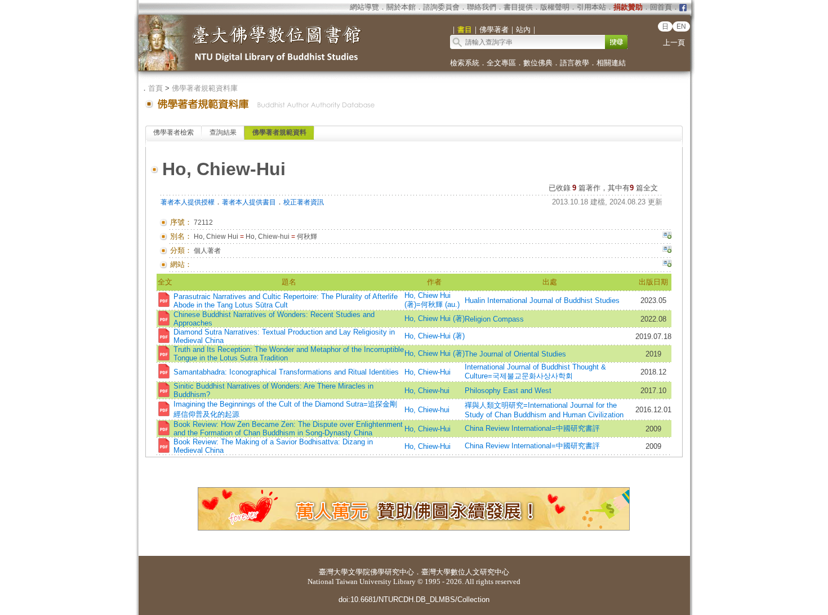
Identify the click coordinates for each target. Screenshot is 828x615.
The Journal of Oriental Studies (515, 354)
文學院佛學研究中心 (381, 572)
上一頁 (674, 42)
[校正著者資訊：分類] (666, 251)
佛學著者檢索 (173, 132)
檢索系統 (464, 63)
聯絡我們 (481, 7)
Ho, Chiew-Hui (427, 372)
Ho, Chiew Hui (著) (434, 318)
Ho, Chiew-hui (426, 390)
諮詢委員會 (441, 7)
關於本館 (401, 7)
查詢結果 (223, 132)
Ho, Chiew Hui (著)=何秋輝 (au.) (432, 300)
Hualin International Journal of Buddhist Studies (542, 300)
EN (681, 26)
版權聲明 (554, 7)
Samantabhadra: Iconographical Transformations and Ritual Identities (286, 372)
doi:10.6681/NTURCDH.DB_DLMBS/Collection (414, 599)
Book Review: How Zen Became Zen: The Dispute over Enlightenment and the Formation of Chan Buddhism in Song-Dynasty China (288, 428)
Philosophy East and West (508, 390)
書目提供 (518, 7)
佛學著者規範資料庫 (205, 88)
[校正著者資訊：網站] (666, 265)
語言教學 (574, 63)
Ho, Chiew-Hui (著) (434, 336)
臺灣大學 (333, 572)
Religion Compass (494, 319)
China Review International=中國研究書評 (532, 428)
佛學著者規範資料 (279, 132)
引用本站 (591, 7)
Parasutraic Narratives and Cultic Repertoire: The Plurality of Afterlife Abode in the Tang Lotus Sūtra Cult (285, 300)
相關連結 (611, 63)
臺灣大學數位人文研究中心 (465, 572)
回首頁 (661, 7)
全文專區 (501, 63)
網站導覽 (364, 7)
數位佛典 (538, 63)
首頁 (155, 88)
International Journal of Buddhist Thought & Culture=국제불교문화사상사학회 (535, 371)
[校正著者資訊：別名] (666, 236)
